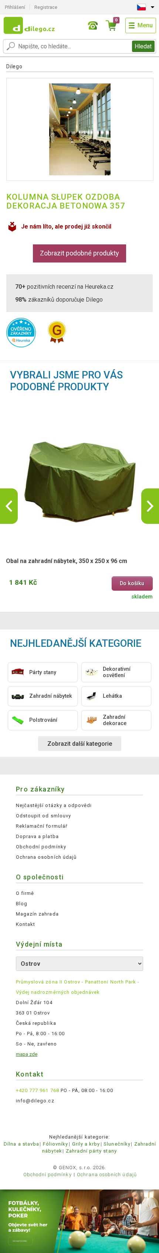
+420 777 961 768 (37, 1090)
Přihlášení (15, 7)
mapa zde (26, 1054)
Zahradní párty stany (91, 1151)
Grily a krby (86, 1144)
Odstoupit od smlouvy (43, 815)
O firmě (25, 893)
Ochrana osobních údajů (46, 857)
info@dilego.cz (35, 1100)
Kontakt (25, 924)
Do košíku (132, 583)
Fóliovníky (55, 1144)
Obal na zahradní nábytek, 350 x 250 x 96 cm (66, 560)
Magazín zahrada (37, 914)
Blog (21, 903)
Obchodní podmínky (41, 846)
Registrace (45, 7)
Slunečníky (117, 1144)
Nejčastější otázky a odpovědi (54, 805)
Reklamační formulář (41, 826)
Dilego (14, 66)
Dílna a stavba (21, 1144)
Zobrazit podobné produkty (79, 253)
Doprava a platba (37, 836)
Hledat (143, 46)
